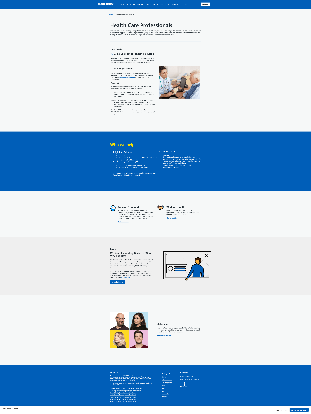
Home (122, 4)
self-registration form (127, 77)
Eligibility (155, 4)
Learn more (88, 411)
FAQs (161, 4)
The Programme (138, 4)
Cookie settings (281, 410)
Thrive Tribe (125, 277)
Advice (148, 4)
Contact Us (174, 4)
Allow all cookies (299, 410)
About (128, 4)
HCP (166, 4)
